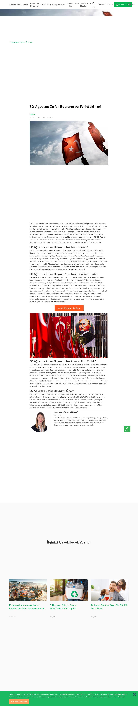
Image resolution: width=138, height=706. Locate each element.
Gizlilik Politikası (92, 697)
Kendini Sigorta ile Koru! (69, 308)
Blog (49, 4)
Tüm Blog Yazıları (18, 42)
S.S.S (42, 4)
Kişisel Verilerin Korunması (74, 697)
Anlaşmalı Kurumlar (34, 4)
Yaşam (30, 42)
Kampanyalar (58, 4)
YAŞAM (32, 114)
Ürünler (12, 4)
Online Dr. (71, 4)
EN (133, 4)
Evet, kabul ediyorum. (19, 701)
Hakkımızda (22, 4)
